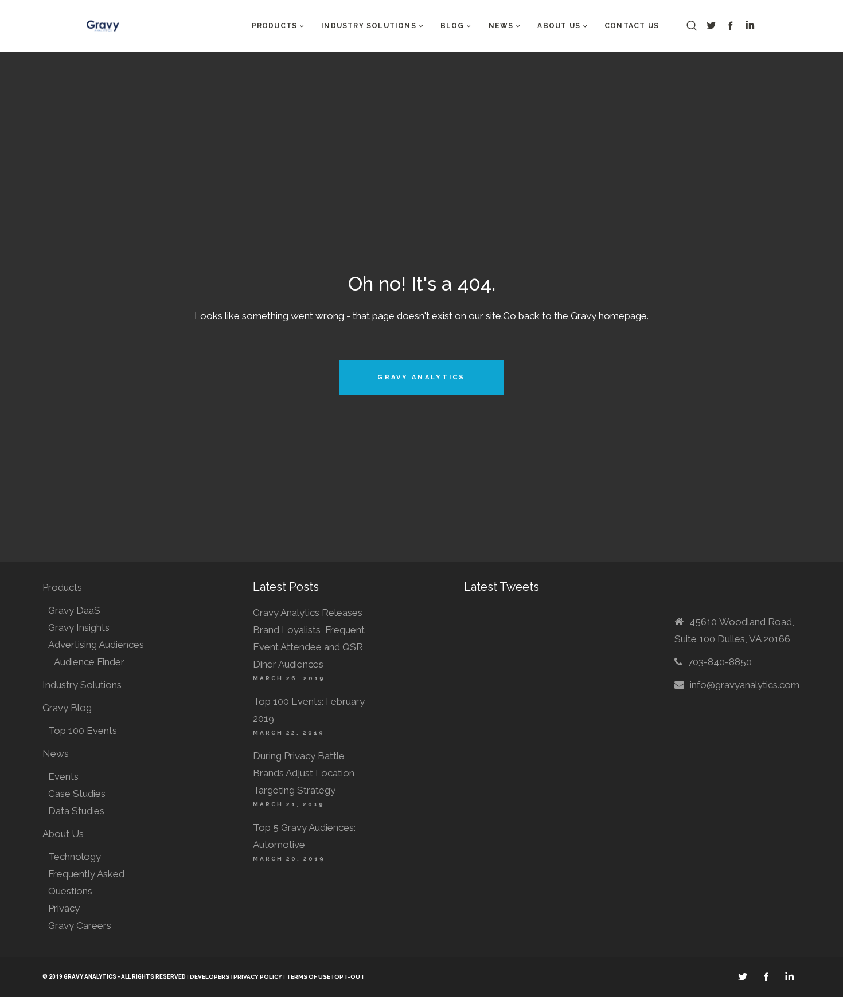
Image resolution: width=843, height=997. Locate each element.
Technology (74, 856)
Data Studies (76, 811)
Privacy (64, 908)
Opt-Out (349, 977)
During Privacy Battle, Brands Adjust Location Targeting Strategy (303, 773)
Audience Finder (89, 662)
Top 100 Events (82, 730)
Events (63, 776)
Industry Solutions (82, 684)
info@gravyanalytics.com (744, 684)
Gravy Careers (79, 925)
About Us (63, 833)
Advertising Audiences (96, 644)
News (55, 753)
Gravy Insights (79, 627)
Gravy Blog (67, 707)
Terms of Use (308, 977)
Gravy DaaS (74, 610)
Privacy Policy (257, 977)
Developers (209, 977)
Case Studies (77, 793)
